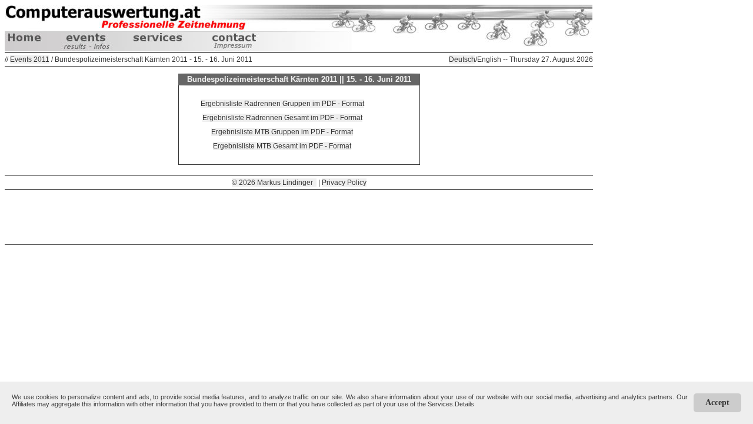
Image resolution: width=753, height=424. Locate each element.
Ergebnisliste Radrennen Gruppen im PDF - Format (282, 104)
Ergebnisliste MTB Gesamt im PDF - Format (282, 146)
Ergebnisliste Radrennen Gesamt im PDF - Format (282, 118)
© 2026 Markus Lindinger (274, 182)
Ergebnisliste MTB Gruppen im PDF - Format (282, 132)
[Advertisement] (299, 216)
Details (464, 404)
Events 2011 (29, 59)
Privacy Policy (344, 182)
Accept (717, 402)
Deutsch (462, 59)
